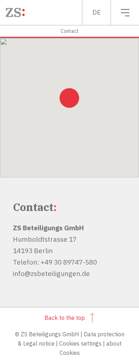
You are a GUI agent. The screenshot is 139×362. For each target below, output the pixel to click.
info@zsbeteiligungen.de (51, 273)
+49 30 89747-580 (69, 262)
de (96, 12)
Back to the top (65, 317)
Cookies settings (80, 343)
